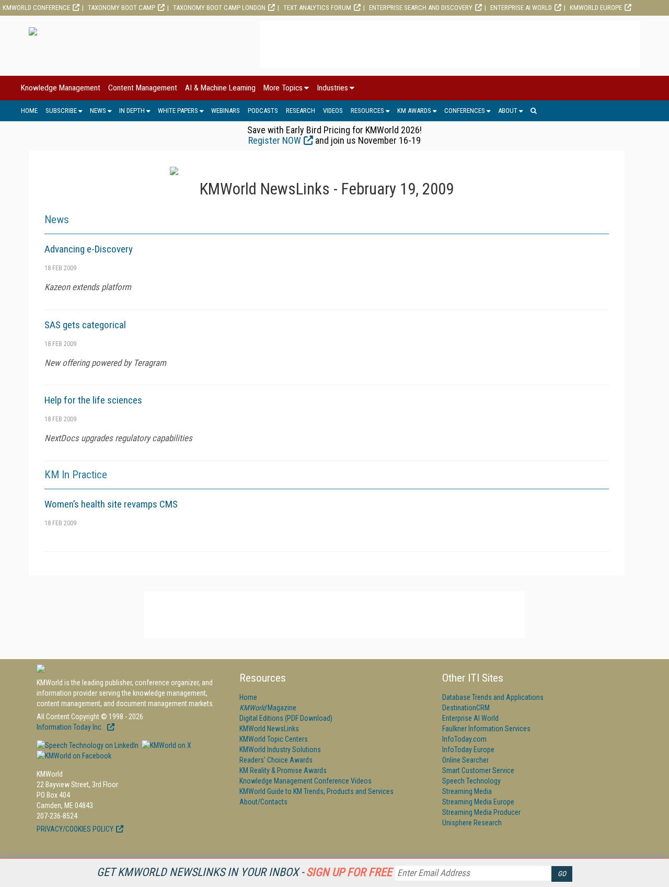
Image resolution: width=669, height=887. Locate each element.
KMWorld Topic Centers (273, 739)
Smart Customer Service (478, 770)
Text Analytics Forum (317, 7)
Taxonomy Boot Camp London (219, 7)
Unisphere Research (472, 823)
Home (29, 110)
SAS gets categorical (85, 325)
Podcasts (263, 110)
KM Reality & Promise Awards (283, 770)
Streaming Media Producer (481, 812)
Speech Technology (471, 781)
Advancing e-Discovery (88, 249)
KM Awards (414, 110)
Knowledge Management (60, 88)
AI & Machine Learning (220, 88)
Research (300, 110)
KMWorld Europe (596, 7)
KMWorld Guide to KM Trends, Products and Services (316, 791)
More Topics (283, 88)
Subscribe (61, 110)
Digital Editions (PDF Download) (285, 718)
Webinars (225, 110)
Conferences (464, 110)
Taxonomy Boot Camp (121, 7)
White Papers (178, 110)
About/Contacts (263, 802)
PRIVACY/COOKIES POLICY (75, 829)
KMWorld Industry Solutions (280, 749)
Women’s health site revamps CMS (111, 504)
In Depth (132, 110)
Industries (332, 88)
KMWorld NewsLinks (269, 728)
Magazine (267, 708)
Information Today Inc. (71, 727)
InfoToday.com (464, 739)
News (98, 110)
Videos (333, 110)
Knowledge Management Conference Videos (305, 781)
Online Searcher (465, 760)
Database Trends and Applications (493, 697)
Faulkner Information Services (486, 728)
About (507, 110)
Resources (367, 110)
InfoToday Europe (468, 749)
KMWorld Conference (36, 7)
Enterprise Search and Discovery (420, 7)
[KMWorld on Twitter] (165, 745)
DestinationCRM (466, 708)
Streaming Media (467, 791)
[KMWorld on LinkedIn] (88, 745)
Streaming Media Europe (478, 802)
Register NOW (274, 140)
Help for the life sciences (93, 400)
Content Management (142, 88)
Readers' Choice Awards (276, 760)
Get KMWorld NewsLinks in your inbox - (244, 872)
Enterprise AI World (521, 7)
